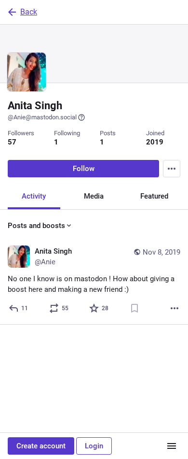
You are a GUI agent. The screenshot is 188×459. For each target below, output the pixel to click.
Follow (83, 168)
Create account (41, 446)
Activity (34, 196)
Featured (154, 196)
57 (12, 142)
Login (94, 446)
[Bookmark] (134, 308)
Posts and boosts (36, 225)
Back (28, 11)
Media (94, 196)
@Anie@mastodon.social (42, 117)
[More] (174, 308)
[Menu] (171, 168)
